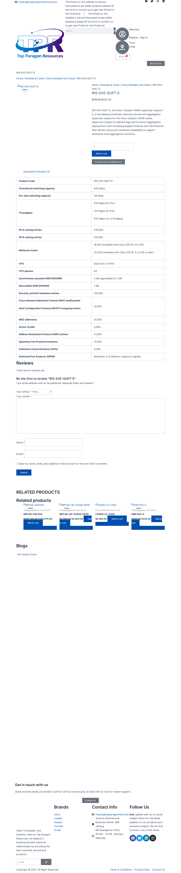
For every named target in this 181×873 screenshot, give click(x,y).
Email (20, 454)
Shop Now (22, 62)
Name (20, 442)
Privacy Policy (74, 62)
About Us (51, 62)
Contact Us (45, 66)
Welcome (134, 29)
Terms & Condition (26, 66)
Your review (23, 396)
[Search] (115, 31)
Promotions (37, 62)
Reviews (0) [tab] (43, 171)
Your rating (23, 391)
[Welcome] (122, 34)
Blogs (61, 62)
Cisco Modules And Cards (60, 78)
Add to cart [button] (33, 522)
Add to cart (101, 153)
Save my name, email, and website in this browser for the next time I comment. (63, 463)
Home (19, 78)
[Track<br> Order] (122, 47)
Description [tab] (29, 171)
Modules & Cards (34, 78)
